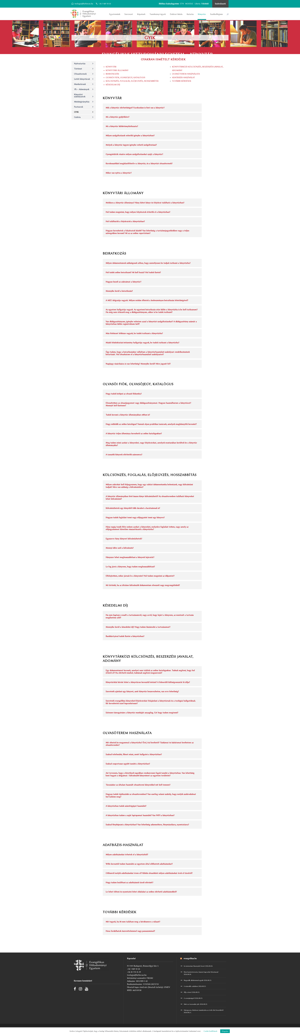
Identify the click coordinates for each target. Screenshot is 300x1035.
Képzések (141, 14)
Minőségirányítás (81, 101)
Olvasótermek (80, 74)
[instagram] (80, 989)
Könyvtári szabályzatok (79, 95)
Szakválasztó (220, 4)
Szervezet (128, 14)
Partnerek (78, 107)
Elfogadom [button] (225, 1031)
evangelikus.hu (190, 958)
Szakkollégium (216, 14)
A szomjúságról (189, 998)
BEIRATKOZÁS (112, 74)
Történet (78, 69)
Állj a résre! (188, 992)
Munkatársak (80, 84)
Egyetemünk (114, 14)
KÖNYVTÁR (111, 67)
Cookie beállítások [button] (210, 1031)
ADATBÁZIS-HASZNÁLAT (183, 77)
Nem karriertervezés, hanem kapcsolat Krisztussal (201, 972)
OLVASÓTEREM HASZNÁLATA (186, 74)
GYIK (76, 112)
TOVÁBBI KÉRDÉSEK (181, 81)
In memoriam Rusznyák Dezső (194, 966)
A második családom (191, 986)
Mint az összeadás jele (191, 1004)
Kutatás (190, 14)
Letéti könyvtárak (82, 79)
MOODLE (189, 4)
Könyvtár (202, 14)
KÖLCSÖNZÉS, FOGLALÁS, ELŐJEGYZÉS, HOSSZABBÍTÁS (132, 81)
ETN (182, 4)
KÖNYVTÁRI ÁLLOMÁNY (117, 70)
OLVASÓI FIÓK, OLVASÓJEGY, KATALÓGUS (125, 77)
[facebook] (75, 989)
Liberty (198, 4)
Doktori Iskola (176, 14)
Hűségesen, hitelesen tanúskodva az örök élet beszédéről (203, 1010)
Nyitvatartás (79, 63)
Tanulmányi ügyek (158, 14)
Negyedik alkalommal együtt (193, 980)
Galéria (77, 117)
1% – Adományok (81, 89)
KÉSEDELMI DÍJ (113, 84)
